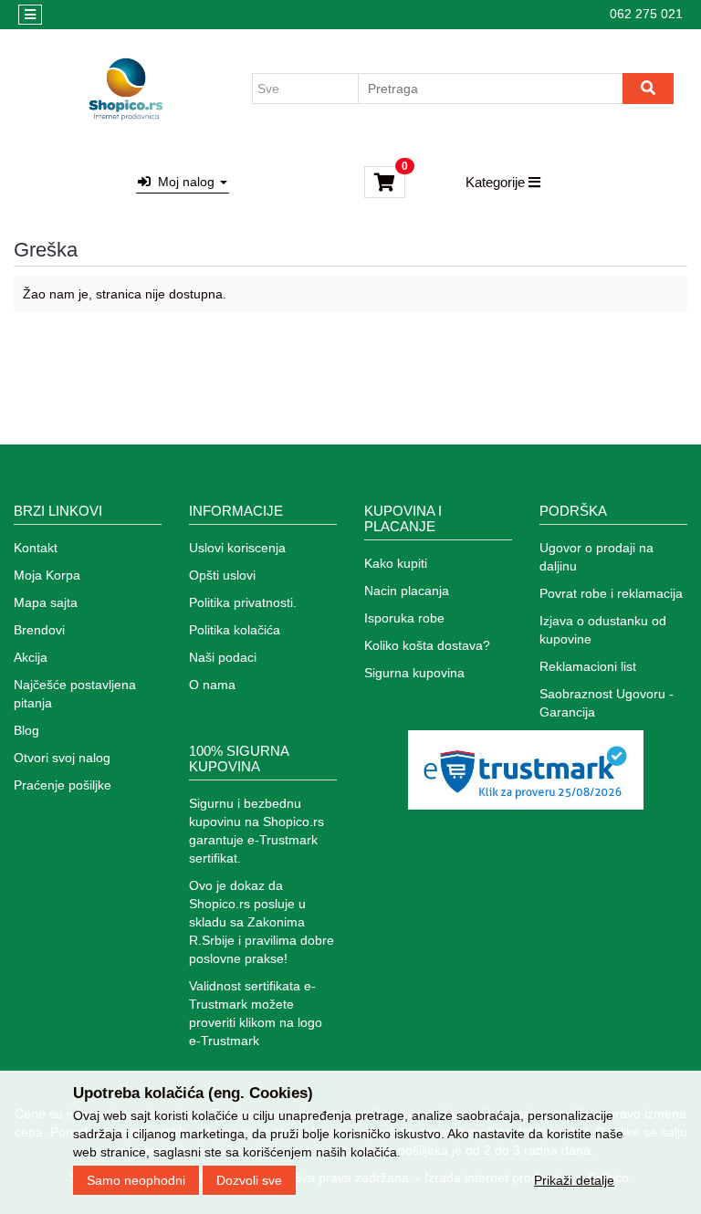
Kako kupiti (395, 563)
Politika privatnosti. (243, 602)
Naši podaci (222, 657)
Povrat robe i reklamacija (611, 593)
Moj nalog (184, 181)
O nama (212, 684)
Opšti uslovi (222, 575)
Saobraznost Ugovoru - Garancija (606, 702)
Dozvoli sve (249, 1180)
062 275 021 (646, 13)
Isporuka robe (404, 618)
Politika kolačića (234, 630)
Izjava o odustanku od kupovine (602, 629)
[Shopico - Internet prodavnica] (126, 88)
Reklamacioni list (587, 666)
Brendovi (39, 630)
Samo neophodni (136, 1180)
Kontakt (36, 547)
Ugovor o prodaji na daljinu (596, 556)
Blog (26, 730)
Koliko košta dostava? (427, 645)
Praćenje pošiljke (62, 785)
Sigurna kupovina (414, 672)
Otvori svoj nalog (62, 757)
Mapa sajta (46, 602)
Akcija (30, 657)
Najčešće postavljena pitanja (75, 693)
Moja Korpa (47, 575)
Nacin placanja (406, 590)
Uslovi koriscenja (237, 547)
